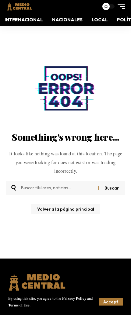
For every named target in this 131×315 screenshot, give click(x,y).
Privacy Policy (74, 298)
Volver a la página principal (65, 209)
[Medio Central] (19, 6)
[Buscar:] (57, 188)
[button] (111, 302)
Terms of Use (19, 305)
